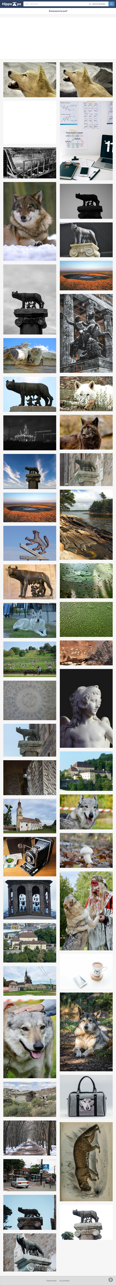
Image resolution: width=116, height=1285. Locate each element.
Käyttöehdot (51, 1281)
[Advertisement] (58, 38)
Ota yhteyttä (64, 1281)
